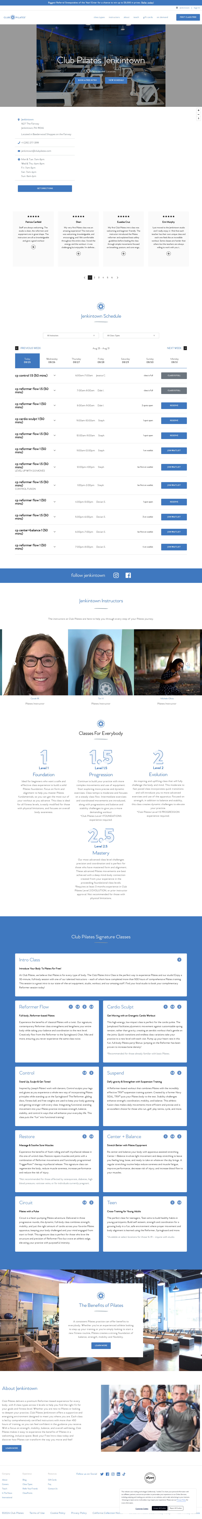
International (7, 1497)
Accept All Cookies (159, 1508)
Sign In (197, 8)
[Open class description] (54, 375)
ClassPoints (27, 1493)
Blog (25, 1480)
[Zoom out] (199, 114)
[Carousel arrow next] (187, 663)
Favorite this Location (104, 71)
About (126, 17)
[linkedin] (118, 1474)
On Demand (162, 17)
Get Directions (45, 188)
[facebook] (128, 577)
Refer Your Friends (30, 1488)
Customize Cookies (141, 1509)
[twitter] (102, 1474)
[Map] (101, 155)
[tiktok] (124, 1474)
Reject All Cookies (176, 1508)
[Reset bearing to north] (199, 118)
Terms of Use (37, 1513)
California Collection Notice (108, 1513)
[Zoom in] (199, 110)
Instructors (114, 17)
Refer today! (147, 2)
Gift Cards (148, 17)
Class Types (99, 17)
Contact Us (52, 1488)
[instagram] (116, 577)
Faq (49, 1484)
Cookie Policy (57, 1513)
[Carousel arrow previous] (14, 663)
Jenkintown (184, 8)
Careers (5, 1484)
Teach (136, 17)
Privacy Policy (181, 1500)
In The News (7, 1493)
